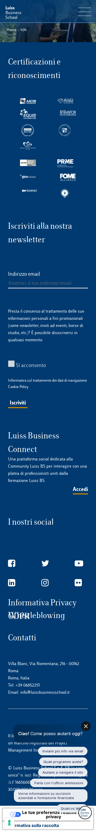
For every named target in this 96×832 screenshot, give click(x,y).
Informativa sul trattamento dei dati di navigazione (47, 380)
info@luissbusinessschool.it (45, 692)
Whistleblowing (36, 615)
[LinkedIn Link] (11, 583)
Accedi (80, 489)
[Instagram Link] (45, 583)
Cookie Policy (18, 386)
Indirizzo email (24, 273)
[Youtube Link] (79, 563)
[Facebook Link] (11, 563)
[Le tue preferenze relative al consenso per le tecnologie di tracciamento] (9, 823)
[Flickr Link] (78, 583)
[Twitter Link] (45, 563)
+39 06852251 (27, 685)
